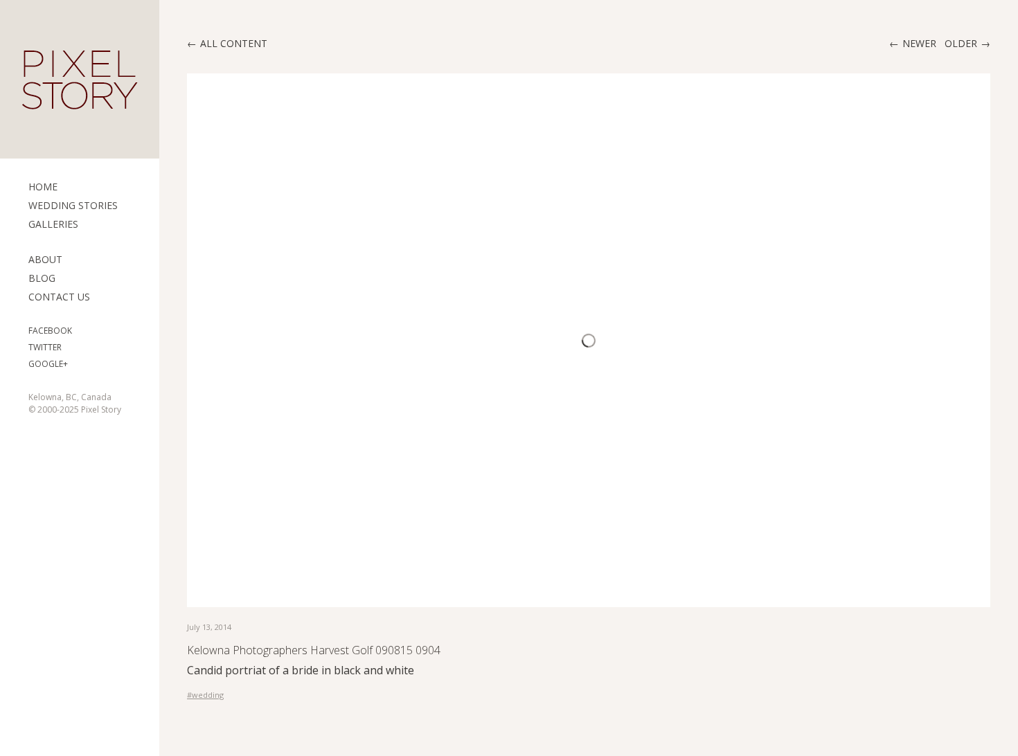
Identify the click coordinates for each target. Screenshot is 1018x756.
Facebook (50, 330)
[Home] (79, 79)
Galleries (53, 224)
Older (961, 43)
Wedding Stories (73, 205)
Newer (919, 43)
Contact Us (59, 296)
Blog (41, 278)
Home (42, 186)
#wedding (205, 695)
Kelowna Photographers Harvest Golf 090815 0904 (313, 650)
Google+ (48, 364)
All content (233, 43)
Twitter (45, 347)
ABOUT (45, 259)
